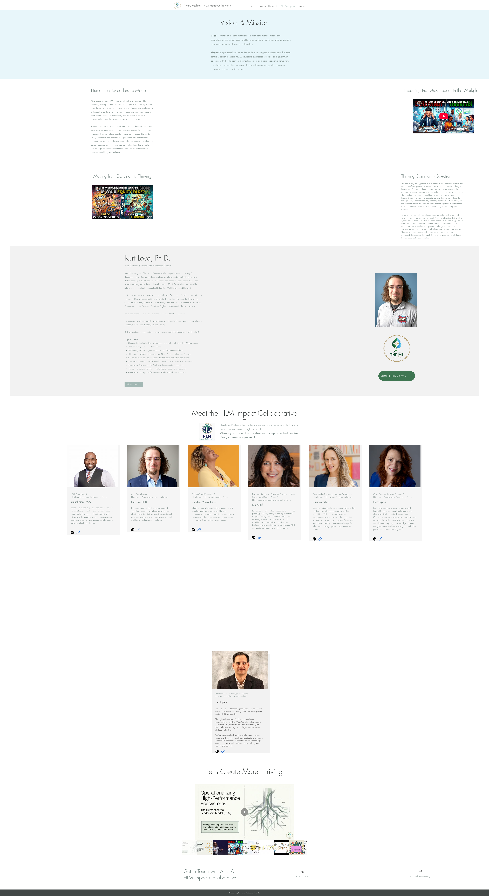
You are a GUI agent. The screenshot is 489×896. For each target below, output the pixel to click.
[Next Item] (302, 811)
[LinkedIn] (72, 532)
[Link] (78, 532)
